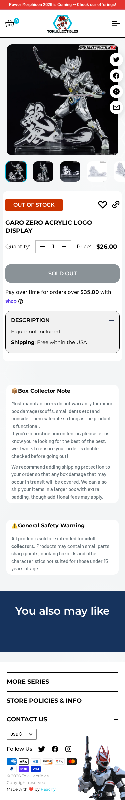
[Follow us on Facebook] (55, 750)
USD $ (16, 734)
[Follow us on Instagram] (68, 750)
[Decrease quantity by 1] (40, 247)
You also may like (62, 610)
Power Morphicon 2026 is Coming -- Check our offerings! (62, 4)
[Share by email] (116, 107)
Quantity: (17, 246)
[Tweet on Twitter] (116, 59)
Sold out (62, 273)
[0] (9, 23)
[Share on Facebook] (116, 75)
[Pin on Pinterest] (116, 91)
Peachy (48, 789)
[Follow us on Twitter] (42, 750)
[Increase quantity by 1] (66, 247)
